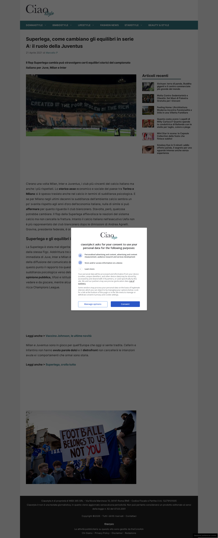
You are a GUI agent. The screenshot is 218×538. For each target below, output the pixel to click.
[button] (109, 269)
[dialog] (109, 269)
